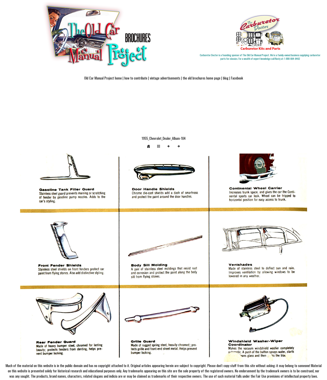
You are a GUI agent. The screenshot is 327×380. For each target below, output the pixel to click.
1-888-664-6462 (292, 58)
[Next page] (221, 258)
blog (225, 78)
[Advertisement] (163, 110)
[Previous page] (77, 258)
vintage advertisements (165, 78)
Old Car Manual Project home (103, 78)
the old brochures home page (201, 78)
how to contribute (135, 78)
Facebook (237, 78)
